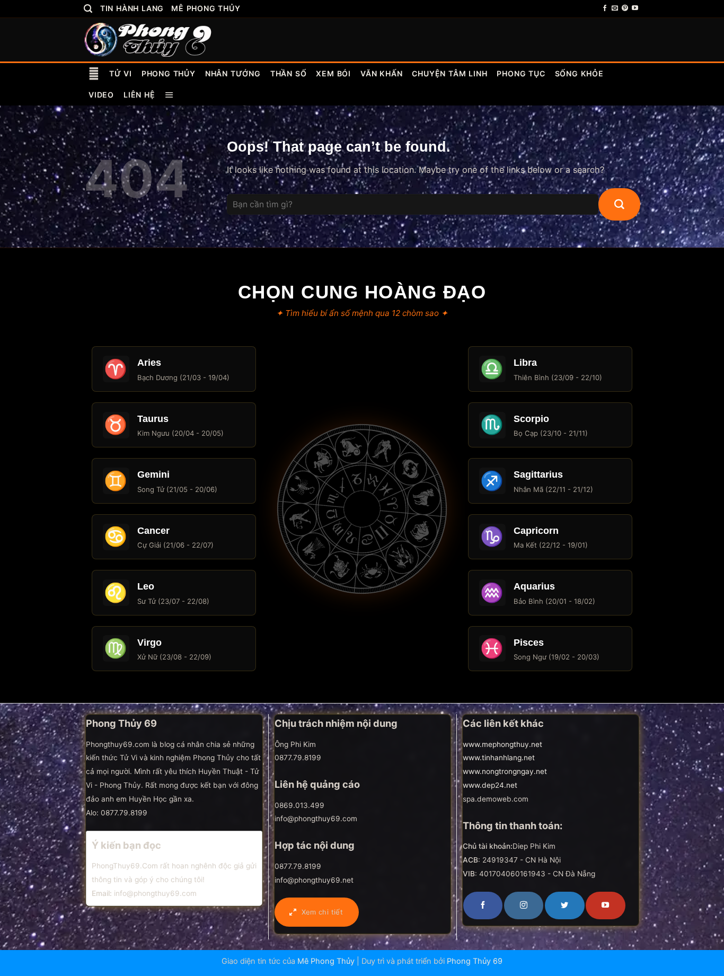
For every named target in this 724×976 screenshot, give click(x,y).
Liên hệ (139, 94)
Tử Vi (120, 73)
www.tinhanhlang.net (499, 757)
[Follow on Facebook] (605, 8)
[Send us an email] (615, 8)
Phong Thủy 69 (474, 961)
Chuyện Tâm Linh (449, 73)
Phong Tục (521, 73)
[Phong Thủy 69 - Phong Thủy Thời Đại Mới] (149, 39)
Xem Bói (333, 73)
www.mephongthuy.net (502, 744)
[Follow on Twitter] (564, 905)
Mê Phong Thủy (205, 8)
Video (101, 94)
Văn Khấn (381, 73)
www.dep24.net (490, 785)
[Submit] (619, 204)
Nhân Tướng (233, 73)
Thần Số (288, 73)
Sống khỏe (579, 73)
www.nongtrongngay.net (505, 771)
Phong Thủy (169, 73)
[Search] (88, 8)
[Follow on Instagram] (523, 905)
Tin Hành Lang (132, 8)
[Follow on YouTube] (635, 8)
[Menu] (169, 94)
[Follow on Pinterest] (625, 8)
